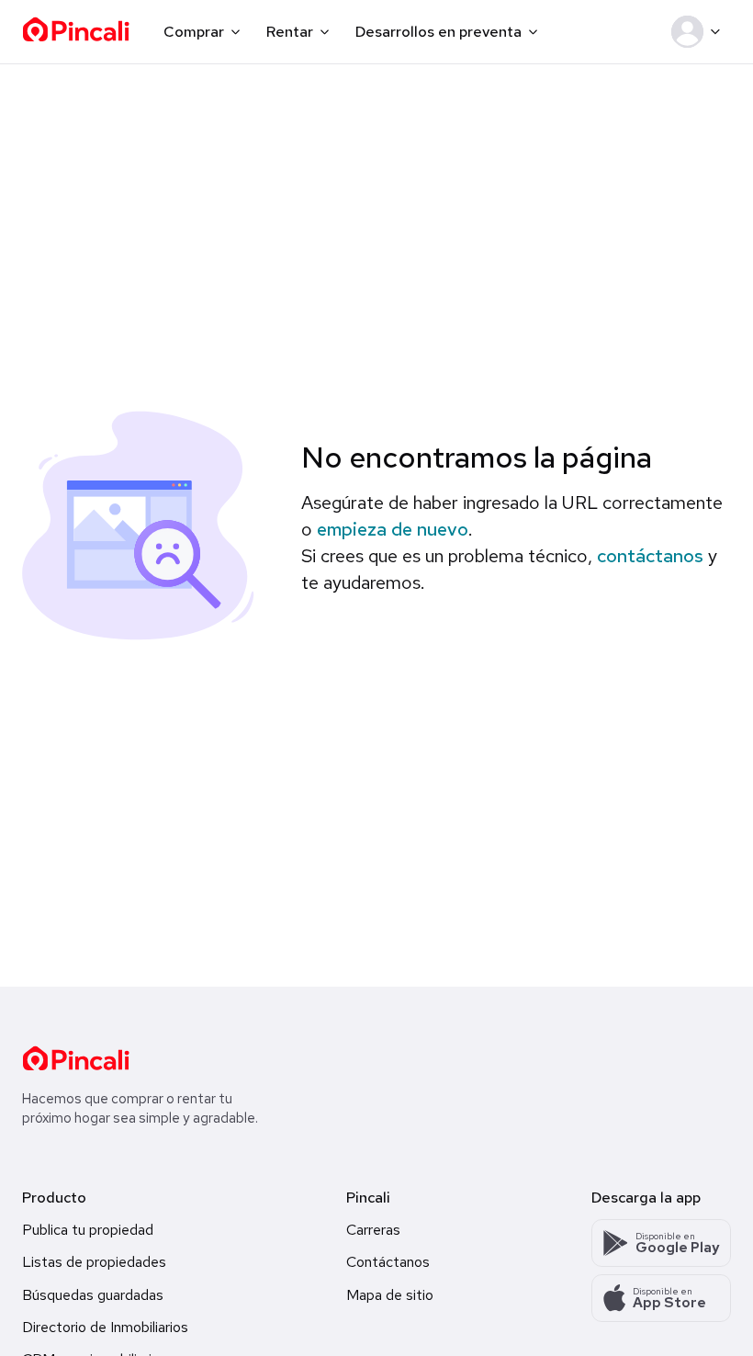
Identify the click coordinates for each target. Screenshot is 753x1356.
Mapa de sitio (389, 1295)
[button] (699, 32)
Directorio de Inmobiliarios (105, 1327)
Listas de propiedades (94, 1261)
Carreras (373, 1229)
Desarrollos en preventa (438, 31)
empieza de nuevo (392, 529)
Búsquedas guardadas (92, 1295)
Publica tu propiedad (87, 1229)
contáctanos (650, 556)
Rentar (289, 31)
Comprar (193, 31)
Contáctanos (388, 1261)
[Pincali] (75, 1058)
